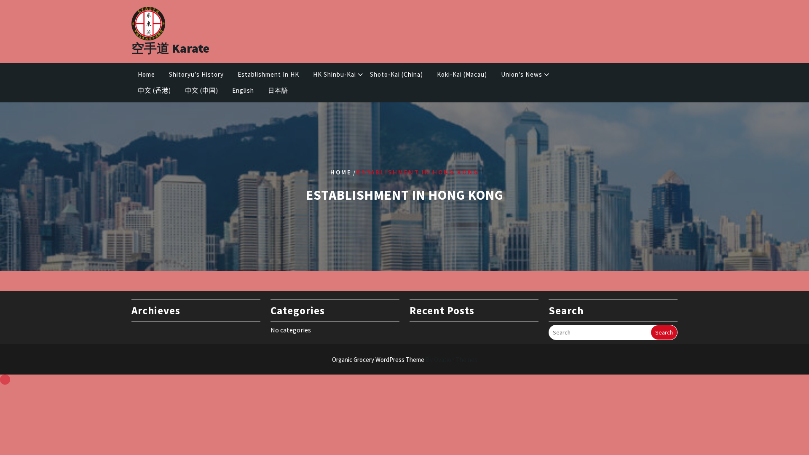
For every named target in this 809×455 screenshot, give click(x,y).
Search (664, 332)
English (243, 90)
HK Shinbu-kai (334, 74)
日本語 (278, 90)
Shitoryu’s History (196, 74)
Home (146, 74)
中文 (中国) (201, 90)
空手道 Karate (170, 48)
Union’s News (521, 74)
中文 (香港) (154, 90)
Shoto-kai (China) (396, 74)
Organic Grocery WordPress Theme (404, 360)
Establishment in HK (268, 74)
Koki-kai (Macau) (462, 74)
